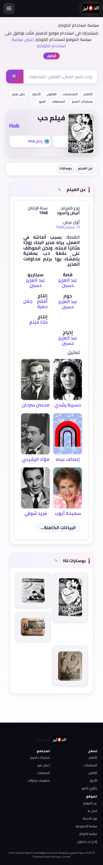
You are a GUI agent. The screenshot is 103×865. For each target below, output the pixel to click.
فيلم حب (51, 117)
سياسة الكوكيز (88, 834)
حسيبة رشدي (67, 405)
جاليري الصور (89, 788)
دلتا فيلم (38, 322)
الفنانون (51, 94)
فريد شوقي (35, 513)
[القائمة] (9, 8)
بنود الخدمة (90, 818)
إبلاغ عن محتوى (87, 841)
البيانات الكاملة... (58, 527)
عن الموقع (90, 803)
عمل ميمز (18, 94)
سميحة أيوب (68, 513)
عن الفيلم (85, 168)
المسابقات (58, 101)
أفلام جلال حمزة (35, 304)
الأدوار (36, 94)
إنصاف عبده (68, 459)
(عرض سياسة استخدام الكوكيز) (39, 42)
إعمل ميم (44, 765)
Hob (14, 125)
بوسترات (65, 168)
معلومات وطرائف (38, 780)
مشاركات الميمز (82, 101)
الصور (42, 101)
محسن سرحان (35, 405)
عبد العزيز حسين (67, 283)
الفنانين (92, 773)
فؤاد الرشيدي (35, 459)
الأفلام (88, 94)
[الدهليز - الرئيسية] (90, 8)
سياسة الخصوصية (86, 826)
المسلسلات (70, 94)
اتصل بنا (92, 811)
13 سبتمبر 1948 (67, 227)
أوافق (51, 56)
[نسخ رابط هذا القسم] (59, 189)
